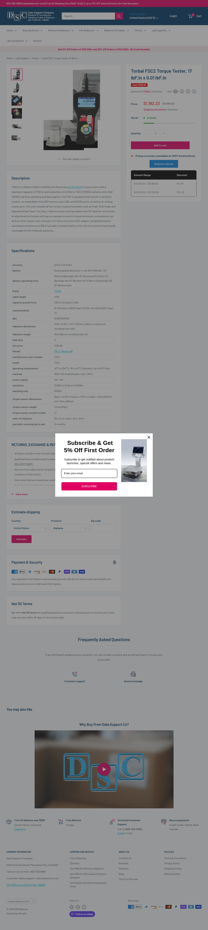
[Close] (149, 437)
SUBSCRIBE (89, 486)
